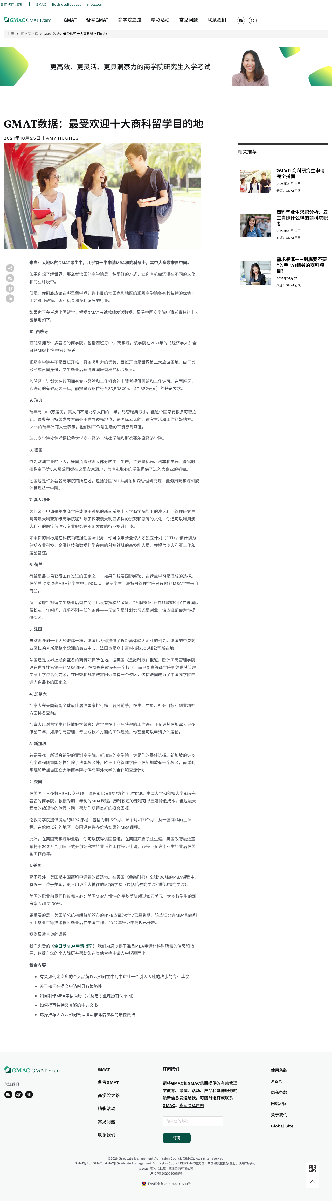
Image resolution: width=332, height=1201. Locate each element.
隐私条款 (279, 1092)
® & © (276, 1081)
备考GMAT (108, 1082)
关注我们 (11, 1084)
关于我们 (279, 1114)
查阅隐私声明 (191, 1105)
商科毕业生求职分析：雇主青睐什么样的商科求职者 (302, 218)
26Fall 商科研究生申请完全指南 (300, 174)
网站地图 (279, 1103)
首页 (11, 34)
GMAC (41, 4)
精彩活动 (106, 1108)
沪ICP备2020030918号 (166, 1173)
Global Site (282, 1126)
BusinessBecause (66, 4)
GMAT (104, 1069)
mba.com (95, 4)
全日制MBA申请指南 (73, 946)
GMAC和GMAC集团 (189, 1083)
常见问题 (106, 1121)
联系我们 (106, 1135)
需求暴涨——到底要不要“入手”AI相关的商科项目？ (301, 265)
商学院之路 (29, 34)
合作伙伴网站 (11, 4)
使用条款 (279, 1070)
